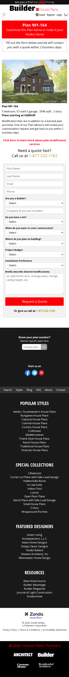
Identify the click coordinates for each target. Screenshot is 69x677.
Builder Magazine (34, 588)
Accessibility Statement (55, 629)
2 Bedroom (34, 473)
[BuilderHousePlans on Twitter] (34, 373)
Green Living (34, 535)
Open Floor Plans (34, 496)
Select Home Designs (34, 542)
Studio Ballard (34, 550)
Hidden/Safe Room (34, 481)
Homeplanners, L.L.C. (34, 538)
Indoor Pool (34, 488)
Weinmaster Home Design (34, 558)
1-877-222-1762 (43, 155)
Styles (19, 390)
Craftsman (34, 431)
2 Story (34, 508)
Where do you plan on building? (23, 238)
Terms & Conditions (29, 629)
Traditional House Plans (34, 446)
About (48, 390)
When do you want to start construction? (29, 228)
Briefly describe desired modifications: (27, 271)
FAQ (38, 390)
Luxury (34, 492)
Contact (60, 390)
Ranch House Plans (34, 442)
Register (51, 15)
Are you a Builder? (15, 198)
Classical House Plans (34, 419)
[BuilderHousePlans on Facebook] (27, 373)
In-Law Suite (34, 485)
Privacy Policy (10, 629)
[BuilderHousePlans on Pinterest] (41, 373)
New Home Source (34, 581)
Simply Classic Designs (34, 546)
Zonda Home (34, 596)
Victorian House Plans (34, 450)
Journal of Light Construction (34, 592)
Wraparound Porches (34, 511)
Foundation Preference (18, 260)
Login (59, 15)
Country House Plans (34, 427)
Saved (42, 15)
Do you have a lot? (15, 217)
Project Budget (14, 249)
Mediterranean (35, 435)
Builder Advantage (34, 585)
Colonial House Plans (34, 423)
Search (8, 390)
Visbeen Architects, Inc (34, 554)
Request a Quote (34, 301)
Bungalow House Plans (34, 415)
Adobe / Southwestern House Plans (34, 411)
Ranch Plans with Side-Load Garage (34, 500)
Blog (29, 390)
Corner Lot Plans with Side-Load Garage (34, 477)
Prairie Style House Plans (34, 438)
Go (44, 347)
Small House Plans (34, 504)
